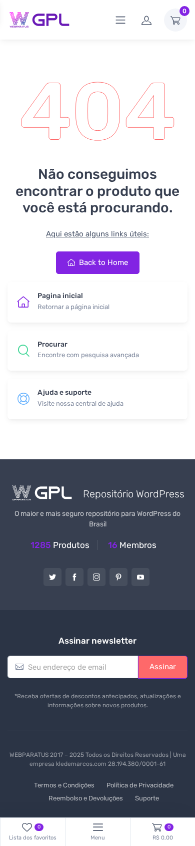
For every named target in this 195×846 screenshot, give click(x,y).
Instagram (97, 577)
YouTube (141, 577)
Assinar (163, 666)
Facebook (75, 577)
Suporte (147, 798)
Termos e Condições (64, 785)
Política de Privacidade (140, 785)
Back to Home (102, 262)
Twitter (53, 577)
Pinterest (119, 577)
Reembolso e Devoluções (85, 798)
